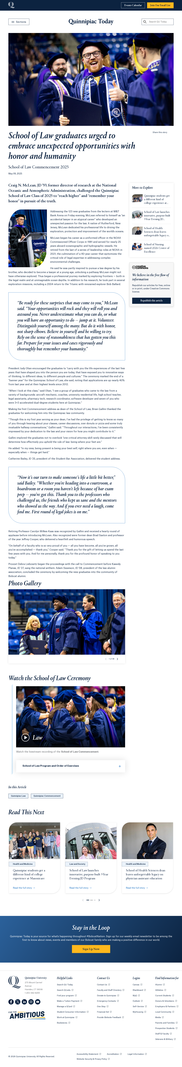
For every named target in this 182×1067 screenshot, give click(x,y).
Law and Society (77, 864)
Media (159, 1017)
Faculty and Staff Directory (110, 990)
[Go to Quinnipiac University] (11, 5)
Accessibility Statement (89, 1054)
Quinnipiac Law (18, 796)
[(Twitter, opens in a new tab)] (17, 1001)
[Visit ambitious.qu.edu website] (27, 1015)
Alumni (160, 985)
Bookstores (63, 1023)
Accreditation (114, 1054)
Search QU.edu (65, 990)
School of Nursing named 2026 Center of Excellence (156, 248)
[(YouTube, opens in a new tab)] (37, 1001)
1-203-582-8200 (32, 993)
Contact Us (103, 985)
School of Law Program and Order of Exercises (51, 766)
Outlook (138, 1001)
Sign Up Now (91, 949)
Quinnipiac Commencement (47, 796)
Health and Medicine (23, 864)
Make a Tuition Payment (69, 1001)
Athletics (160, 990)
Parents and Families (166, 1023)
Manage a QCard (66, 1007)
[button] (117, 659)
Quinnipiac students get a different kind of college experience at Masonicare (157, 200)
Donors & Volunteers (166, 1001)
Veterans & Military (165, 1039)
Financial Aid (104, 1012)
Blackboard (139, 990)
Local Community (164, 1012)
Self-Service (140, 1007)
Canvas (137, 985)
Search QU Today (65, 985)
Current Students (164, 996)
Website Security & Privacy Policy (93, 1059)
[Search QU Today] (145, 22)
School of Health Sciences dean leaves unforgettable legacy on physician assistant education (157, 232)
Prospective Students (166, 1028)
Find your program (67, 996)
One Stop (102, 1007)
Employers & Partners (166, 1007)
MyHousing (139, 1012)
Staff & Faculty (163, 1034)
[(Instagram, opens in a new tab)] (31, 1001)
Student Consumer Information (72, 1012)
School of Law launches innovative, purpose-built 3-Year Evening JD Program (157, 216)
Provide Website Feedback (110, 1017)
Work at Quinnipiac (67, 1017)
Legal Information (137, 1054)
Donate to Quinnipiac (108, 996)
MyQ (136, 996)
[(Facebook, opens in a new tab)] (11, 1001)
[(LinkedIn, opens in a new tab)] (24, 1001)
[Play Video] (91, 79)
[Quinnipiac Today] (91, 22)
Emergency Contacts (108, 1001)
